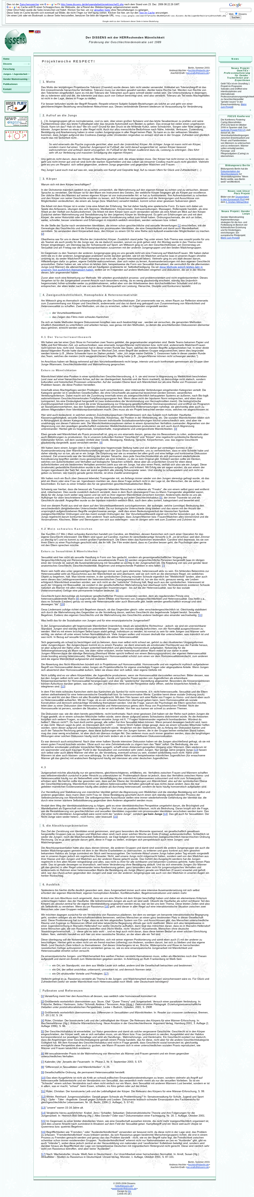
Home (6, 59)
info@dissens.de (124, 1186)
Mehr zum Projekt (230, 238)
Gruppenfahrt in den (235, 198)
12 (63, 686)
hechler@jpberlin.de (198, 70)
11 (200, 615)
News (235, 59)
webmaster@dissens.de (124, 1188)
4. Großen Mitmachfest (237, 202)
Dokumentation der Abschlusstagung (230, 172)
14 (165, 814)
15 (115, 816)
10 (62, 604)
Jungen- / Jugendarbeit (15, 74)
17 (106, 973)
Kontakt (7, 89)
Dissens (7, 64)
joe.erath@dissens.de (198, 73)
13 (195, 749)
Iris (129, 1191)
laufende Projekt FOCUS (233, 130)
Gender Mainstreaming (15, 79)
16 (106, 906)
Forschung (9, 69)
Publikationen (10, 84)
